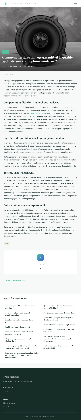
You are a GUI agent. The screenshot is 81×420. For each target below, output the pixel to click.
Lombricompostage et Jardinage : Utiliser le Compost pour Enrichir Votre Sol (21, 347)
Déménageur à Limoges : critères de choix (58, 313)
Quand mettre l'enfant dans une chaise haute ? (19, 321)
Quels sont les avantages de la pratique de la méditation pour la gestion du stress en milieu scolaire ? (21, 355)
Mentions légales (9, 403)
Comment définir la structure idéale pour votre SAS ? (58, 330)
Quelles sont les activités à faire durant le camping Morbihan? (58, 307)
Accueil (6, 74)
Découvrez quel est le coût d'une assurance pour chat (20, 307)
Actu (6, 52)
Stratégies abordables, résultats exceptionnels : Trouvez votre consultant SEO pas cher (58, 338)
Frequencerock (11, 376)
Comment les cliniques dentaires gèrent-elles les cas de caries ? (58, 319)
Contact (6, 407)
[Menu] (75, 3)
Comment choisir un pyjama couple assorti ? (59, 325)
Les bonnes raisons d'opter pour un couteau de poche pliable (59, 347)
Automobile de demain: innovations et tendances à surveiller (19, 333)
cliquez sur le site (36, 113)
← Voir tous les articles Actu (14, 281)
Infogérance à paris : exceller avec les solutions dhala (18, 340)
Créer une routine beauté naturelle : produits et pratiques (18, 314)
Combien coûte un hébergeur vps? (17, 327)
